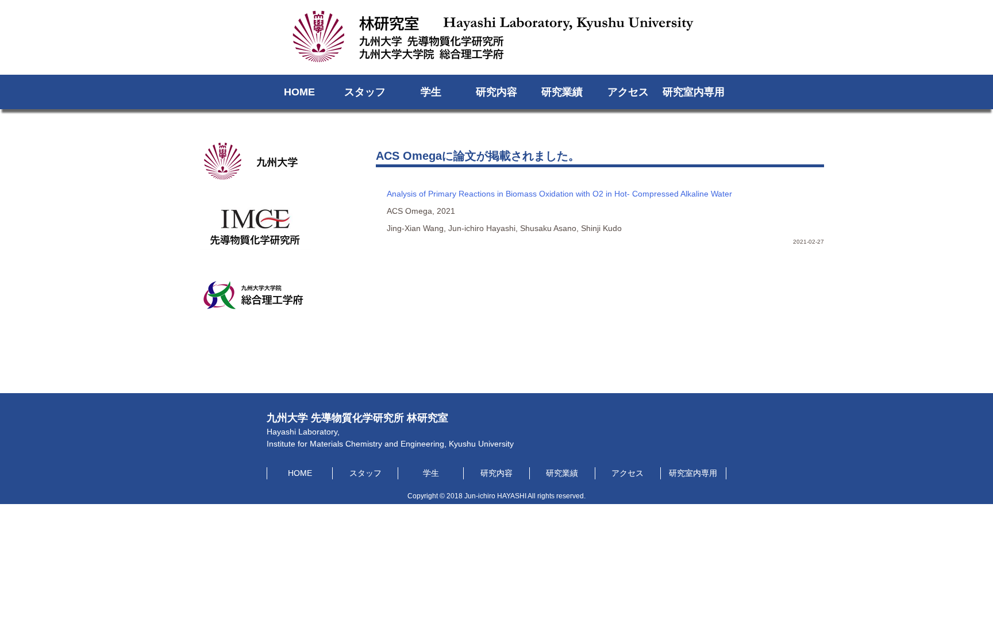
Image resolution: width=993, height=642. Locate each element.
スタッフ (365, 92)
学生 (431, 92)
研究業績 (562, 92)
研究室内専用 (694, 92)
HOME (299, 92)
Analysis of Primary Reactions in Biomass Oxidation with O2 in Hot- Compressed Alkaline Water (559, 193)
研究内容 (496, 92)
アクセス (628, 92)
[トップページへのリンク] (496, 54)
